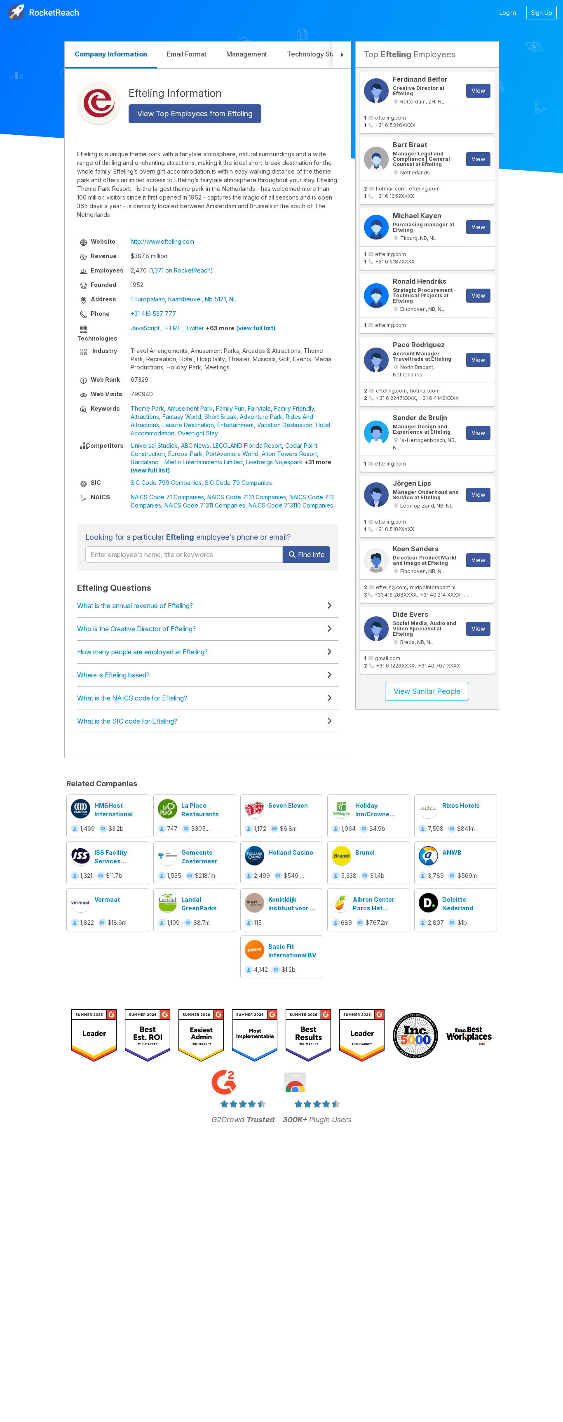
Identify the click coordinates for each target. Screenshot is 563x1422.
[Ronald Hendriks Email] (376, 295)
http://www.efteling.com (162, 241)
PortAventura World (232, 453)
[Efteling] (98, 103)
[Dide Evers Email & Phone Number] (376, 628)
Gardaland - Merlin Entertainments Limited (187, 461)
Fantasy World (181, 416)
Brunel (365, 852)
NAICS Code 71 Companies (167, 497)
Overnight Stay (198, 433)
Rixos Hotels (461, 805)
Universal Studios (154, 445)
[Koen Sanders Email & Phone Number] (376, 560)
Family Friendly (294, 408)
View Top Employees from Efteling (195, 113)
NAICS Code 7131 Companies (246, 497)
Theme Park (147, 408)
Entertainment (235, 424)
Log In (508, 12)
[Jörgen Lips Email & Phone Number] (376, 494)
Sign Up (541, 12)
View (478, 90)
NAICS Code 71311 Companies (204, 505)
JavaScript (145, 327)
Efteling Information (175, 93)
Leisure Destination (188, 424)
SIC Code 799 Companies (166, 482)
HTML (172, 327)
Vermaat (107, 899)
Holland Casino (290, 852)
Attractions (145, 416)
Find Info (310, 554)
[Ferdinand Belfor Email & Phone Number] (376, 90)
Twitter (194, 327)
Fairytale (259, 408)
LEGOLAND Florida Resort (247, 445)
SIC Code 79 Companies (238, 482)
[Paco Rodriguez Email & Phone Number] (376, 360)
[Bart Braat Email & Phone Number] (376, 159)
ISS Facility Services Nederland (110, 861)
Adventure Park (261, 416)
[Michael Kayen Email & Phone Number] (376, 227)
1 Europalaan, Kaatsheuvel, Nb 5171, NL (183, 299)
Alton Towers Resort (289, 453)
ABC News (195, 445)
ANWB (452, 852)
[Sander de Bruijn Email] (376, 433)
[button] (342, 55)
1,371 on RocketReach (181, 270)
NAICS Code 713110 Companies (291, 505)
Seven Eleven (288, 805)
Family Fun (230, 408)
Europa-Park (185, 453)
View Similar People (427, 691)
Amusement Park (190, 408)
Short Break (220, 416)
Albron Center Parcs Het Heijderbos (373, 908)
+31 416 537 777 (153, 313)
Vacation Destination (284, 424)
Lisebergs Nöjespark (274, 461)
